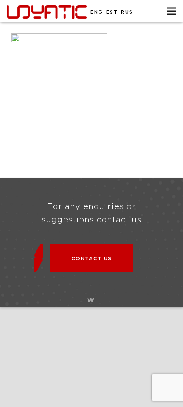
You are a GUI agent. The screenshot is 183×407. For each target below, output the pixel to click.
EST (112, 12)
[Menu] (172, 11)
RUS (127, 12)
